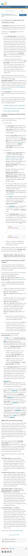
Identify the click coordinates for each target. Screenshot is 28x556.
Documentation (5, 7)
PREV (10, 534)
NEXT (17, 534)
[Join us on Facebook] (2, 552)
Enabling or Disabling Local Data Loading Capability (14, 105)
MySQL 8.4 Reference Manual (7, 14)
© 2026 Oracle (12, 548)
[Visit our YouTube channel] (10, 552)
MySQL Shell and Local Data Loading (11, 111)
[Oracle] (4, 548)
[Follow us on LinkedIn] (8, 552)
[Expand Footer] (26, 549)
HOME (13, 534)
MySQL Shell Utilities (18, 530)
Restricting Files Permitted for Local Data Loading (14, 108)
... (14, 14)
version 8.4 (22, 14)
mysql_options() (10, 194)
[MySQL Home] (4, 3)
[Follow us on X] (5, 552)
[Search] (22, 11)
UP (15, 534)
